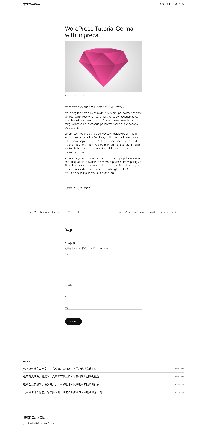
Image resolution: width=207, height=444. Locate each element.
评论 (67, 254)
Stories (81, 95)
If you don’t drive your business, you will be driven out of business (148, 212)
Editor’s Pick (70, 188)
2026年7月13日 (178, 368)
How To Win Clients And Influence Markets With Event (53, 212)
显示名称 (69, 285)
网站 (66, 308)
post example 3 (84, 188)
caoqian (73, 95)
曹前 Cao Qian (31, 4)
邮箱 (67, 296)
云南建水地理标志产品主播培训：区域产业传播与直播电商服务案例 (62, 392)
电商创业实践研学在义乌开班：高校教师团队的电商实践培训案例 (61, 384)
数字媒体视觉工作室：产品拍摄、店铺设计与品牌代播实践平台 (60, 368)
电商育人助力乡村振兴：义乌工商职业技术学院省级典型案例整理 (61, 376)
